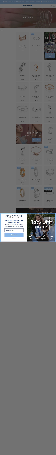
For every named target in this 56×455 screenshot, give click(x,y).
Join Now (14, 235)
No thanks (14, 238)
